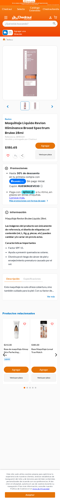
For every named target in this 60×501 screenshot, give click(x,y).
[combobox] (30, 24)
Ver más (51, 296)
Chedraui (7, 8)
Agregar (45, 145)
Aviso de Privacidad (40, 489)
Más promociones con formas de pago (27, 200)
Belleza (10, 40)
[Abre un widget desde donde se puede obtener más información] (47, 495)
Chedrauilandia (51, 8)
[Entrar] (50, 18)
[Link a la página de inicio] (4, 40)
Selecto (21, 8)
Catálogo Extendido (34, 9)
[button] (5, 17)
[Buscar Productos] (54, 24)
